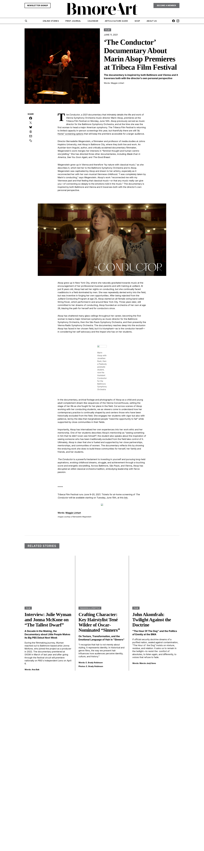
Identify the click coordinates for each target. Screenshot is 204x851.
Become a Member (166, 5)
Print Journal (73, 21)
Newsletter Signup (37, 5)
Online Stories (51, 21)
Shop (137, 21)
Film (107, 30)
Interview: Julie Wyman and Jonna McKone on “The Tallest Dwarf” (48, 620)
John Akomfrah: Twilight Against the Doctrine (151, 620)
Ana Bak (35, 669)
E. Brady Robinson (94, 662)
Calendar (93, 21)
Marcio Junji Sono (148, 663)
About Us (152, 21)
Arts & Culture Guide (116, 21)
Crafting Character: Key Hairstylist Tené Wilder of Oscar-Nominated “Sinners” (99, 622)
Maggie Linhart (117, 83)
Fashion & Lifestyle (90, 608)
